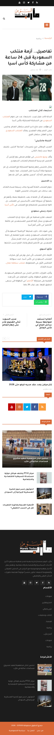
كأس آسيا (9, 205)
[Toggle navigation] (47, 25)
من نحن (40, 731)
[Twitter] (28, 3)
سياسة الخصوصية (17, 731)
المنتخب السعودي (14, 131)
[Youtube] (19, 3)
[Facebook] (32, 3)
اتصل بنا (30, 731)
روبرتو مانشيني (40, 157)
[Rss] (37, 3)
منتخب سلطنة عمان (15, 263)
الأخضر (30, 281)
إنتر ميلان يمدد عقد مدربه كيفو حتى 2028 (30, 385)
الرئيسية (48, 38)
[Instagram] (24, 3)
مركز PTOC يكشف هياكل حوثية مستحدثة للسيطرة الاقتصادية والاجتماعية (19, 477)
